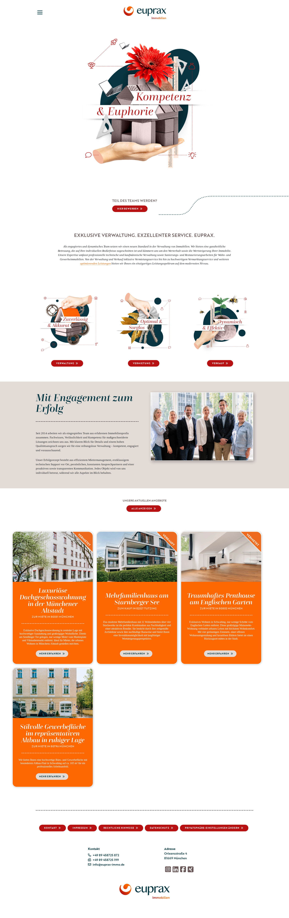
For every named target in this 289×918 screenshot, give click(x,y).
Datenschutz (159, 828)
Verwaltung (65, 363)
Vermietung (141, 363)
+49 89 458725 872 (106, 855)
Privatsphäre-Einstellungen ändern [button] (212, 828)
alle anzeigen (141, 508)
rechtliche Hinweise (119, 828)
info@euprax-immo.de (108, 864)
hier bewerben (127, 208)
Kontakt (50, 828)
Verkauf (218, 363)
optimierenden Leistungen (95, 263)
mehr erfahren (50, 653)
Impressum (80, 828)
